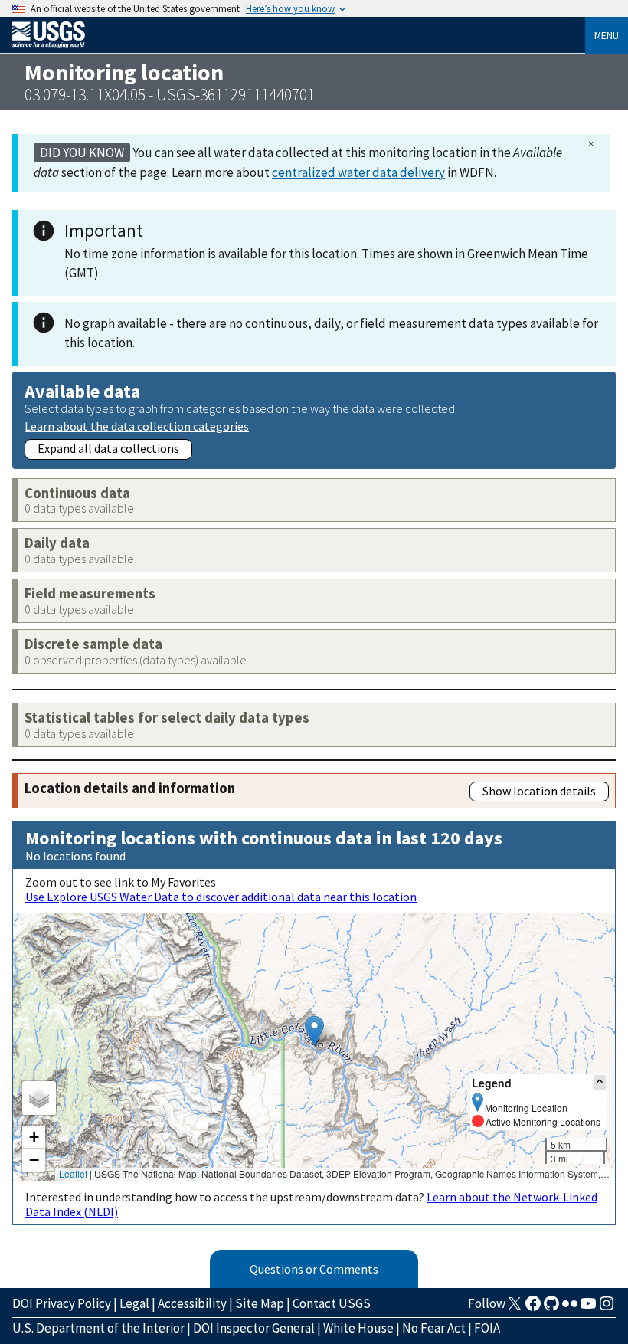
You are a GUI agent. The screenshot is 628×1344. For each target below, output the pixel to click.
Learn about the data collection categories (137, 425)
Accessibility (192, 1303)
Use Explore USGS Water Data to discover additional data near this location (221, 896)
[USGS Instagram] (606, 1308)
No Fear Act (434, 1327)
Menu (606, 35)
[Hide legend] (600, 1082)
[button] (314, 1031)
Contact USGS (332, 1303)
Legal (134, 1303)
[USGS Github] (551, 1308)
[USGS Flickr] (570, 1308)
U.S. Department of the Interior (98, 1327)
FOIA (487, 1327)
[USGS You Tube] (588, 1308)
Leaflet (73, 1173)
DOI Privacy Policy (61, 1303)
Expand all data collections (108, 448)
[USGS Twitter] (514, 1308)
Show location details (539, 790)
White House (358, 1327)
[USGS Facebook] (533, 1308)
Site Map (259, 1303)
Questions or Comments (314, 1269)
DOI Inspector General (254, 1327)
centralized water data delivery (358, 172)
